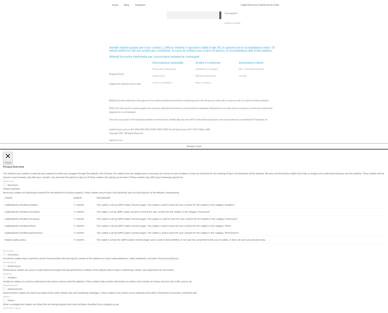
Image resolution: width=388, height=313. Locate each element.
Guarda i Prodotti (232, 23)
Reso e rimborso (203, 82)
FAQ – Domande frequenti (251, 69)
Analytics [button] (7, 273)
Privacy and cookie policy (164, 69)
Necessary (13, 185)
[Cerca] (220, 15)
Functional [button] (8, 250)
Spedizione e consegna (207, 69)
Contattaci (140, 5)
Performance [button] (9, 262)
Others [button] (6, 296)
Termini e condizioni (161, 82)
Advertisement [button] (10, 285)
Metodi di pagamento (206, 76)
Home (115, 5)
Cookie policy (158, 76)
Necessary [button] (8, 181)
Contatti (242, 76)
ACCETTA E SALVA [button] (12, 308)
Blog (126, 5)
